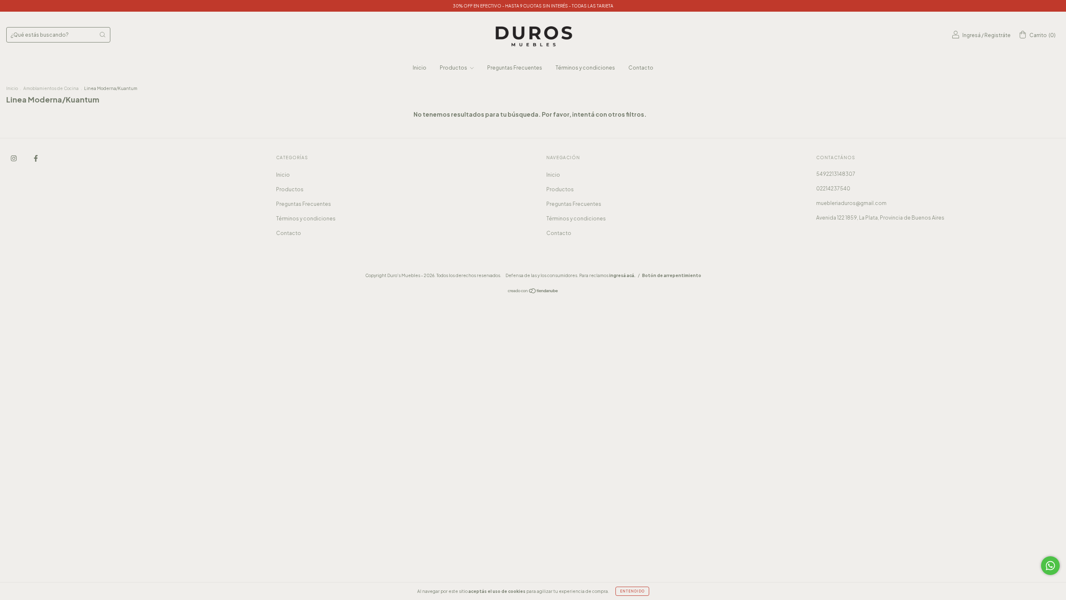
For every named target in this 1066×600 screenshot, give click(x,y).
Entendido (632, 591)
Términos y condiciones (585, 68)
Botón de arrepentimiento (671, 275)
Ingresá (971, 35)
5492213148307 (835, 174)
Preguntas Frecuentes (514, 68)
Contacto (640, 68)
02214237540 (833, 188)
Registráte (997, 35)
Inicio (419, 68)
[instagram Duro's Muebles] (14, 158)
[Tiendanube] (533, 292)
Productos (454, 68)
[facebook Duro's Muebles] (35, 158)
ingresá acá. (622, 275)
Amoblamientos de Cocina (51, 88)
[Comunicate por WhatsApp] (1050, 565)
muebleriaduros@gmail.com (851, 203)
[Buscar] (102, 35)
